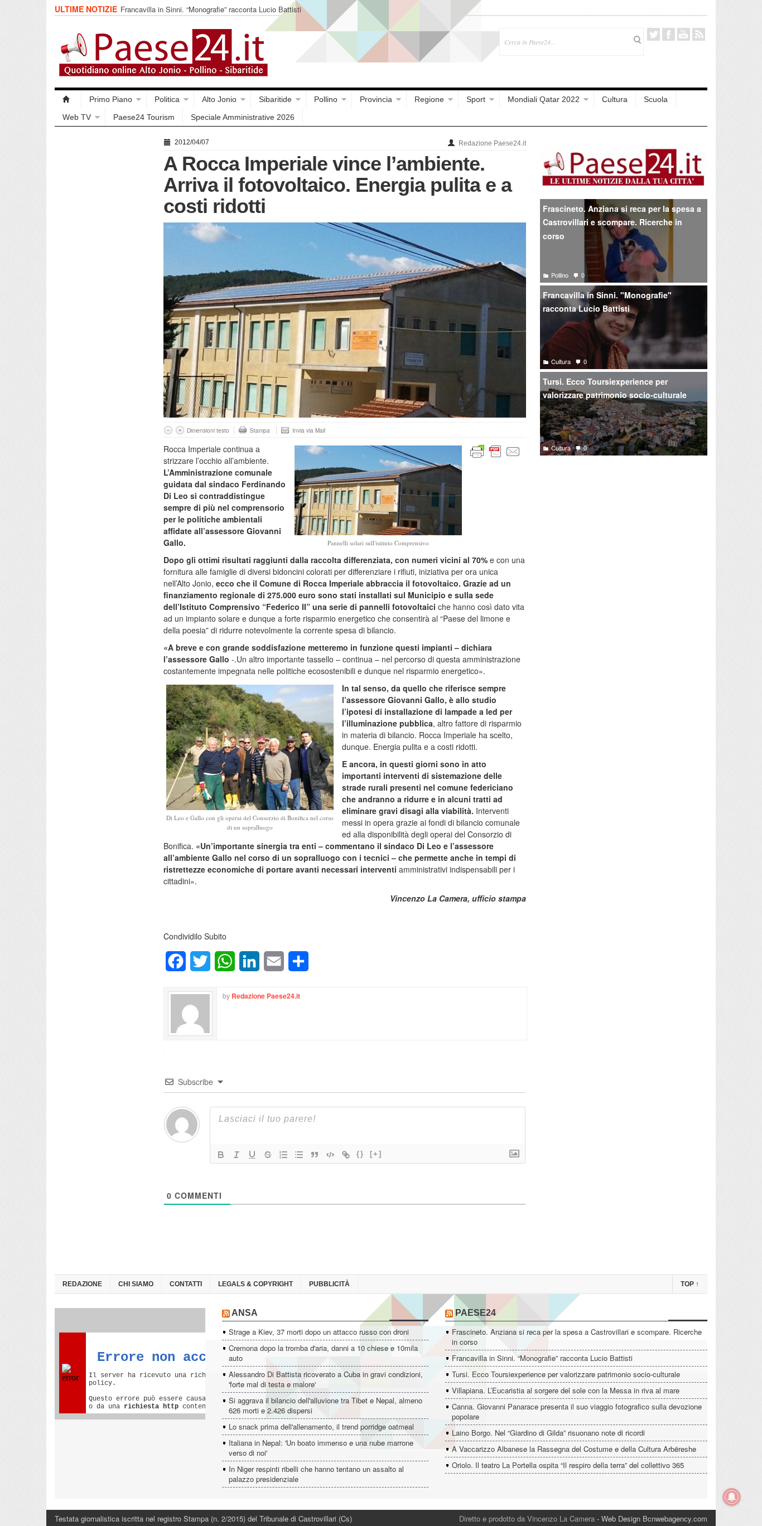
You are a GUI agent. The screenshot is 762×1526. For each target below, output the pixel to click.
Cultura (615, 99)
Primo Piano (110, 99)
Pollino (325, 99)
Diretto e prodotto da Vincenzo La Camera (527, 1518)
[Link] (346, 1154)
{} (360, 1154)
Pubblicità (329, 1284)
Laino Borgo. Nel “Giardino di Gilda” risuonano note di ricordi (548, 1432)
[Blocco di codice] (330, 1154)
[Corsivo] (236, 1154)
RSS (698, 34)
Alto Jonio (219, 99)
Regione (429, 99)
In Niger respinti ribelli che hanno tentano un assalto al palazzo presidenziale (316, 1474)
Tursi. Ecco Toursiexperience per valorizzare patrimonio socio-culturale (615, 388)
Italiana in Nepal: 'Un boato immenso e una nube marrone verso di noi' (321, 1447)
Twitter (653, 34)
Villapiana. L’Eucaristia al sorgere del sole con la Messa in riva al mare (565, 1390)
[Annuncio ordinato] (283, 1154)
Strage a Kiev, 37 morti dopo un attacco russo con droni (319, 1331)
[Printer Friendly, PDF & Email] (495, 450)
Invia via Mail (308, 430)
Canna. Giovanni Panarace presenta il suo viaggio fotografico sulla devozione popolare (577, 1411)
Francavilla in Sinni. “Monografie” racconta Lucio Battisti (210, 9)
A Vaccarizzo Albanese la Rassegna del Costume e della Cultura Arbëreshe (574, 1448)
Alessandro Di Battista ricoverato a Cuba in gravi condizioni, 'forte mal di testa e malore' (326, 1379)
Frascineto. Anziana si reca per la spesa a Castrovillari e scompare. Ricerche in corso (622, 222)
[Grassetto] (221, 1154)
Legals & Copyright (255, 1284)
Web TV (76, 117)
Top (690, 1284)
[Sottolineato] (252, 1154)
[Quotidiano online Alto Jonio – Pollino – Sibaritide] (68, 99)
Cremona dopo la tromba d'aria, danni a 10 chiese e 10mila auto (323, 1353)
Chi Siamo (135, 1284)
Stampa (260, 430)
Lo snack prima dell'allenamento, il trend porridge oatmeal (321, 1426)
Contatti (186, 1284)
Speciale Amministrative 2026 (243, 117)
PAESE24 (475, 1312)
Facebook (668, 34)
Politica (167, 99)
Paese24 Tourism (144, 117)
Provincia (376, 99)
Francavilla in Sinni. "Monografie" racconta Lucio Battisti (607, 301)
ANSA (245, 1312)
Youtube (683, 34)
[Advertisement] (103, 302)
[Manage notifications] (732, 1497)
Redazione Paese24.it (492, 143)
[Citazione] (314, 1154)
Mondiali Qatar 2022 (544, 99)
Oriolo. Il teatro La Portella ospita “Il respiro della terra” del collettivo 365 (568, 1465)
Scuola (656, 99)
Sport (475, 99)
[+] (376, 1154)
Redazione (82, 1284)
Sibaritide (275, 99)
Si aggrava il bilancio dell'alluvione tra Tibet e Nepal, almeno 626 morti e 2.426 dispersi (325, 1405)
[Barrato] (268, 1154)
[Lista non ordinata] (299, 1154)
